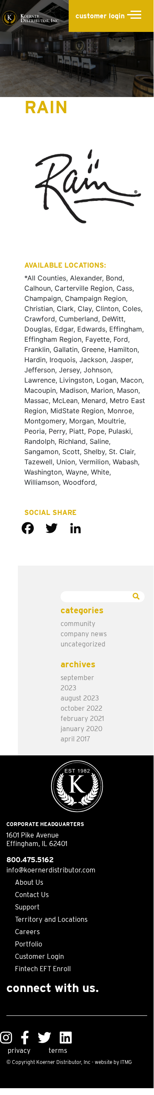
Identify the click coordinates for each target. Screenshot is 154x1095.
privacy (19, 1050)
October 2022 (81, 708)
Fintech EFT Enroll (43, 969)
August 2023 (80, 698)
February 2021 (82, 719)
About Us (29, 882)
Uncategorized (83, 644)
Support (27, 907)
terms (58, 1050)
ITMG (126, 1062)
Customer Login (39, 956)
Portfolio (28, 944)
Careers (27, 932)
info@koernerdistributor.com (51, 870)
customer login (100, 16)
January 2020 (81, 729)
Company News (84, 634)
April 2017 (75, 739)
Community (78, 624)
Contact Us (32, 895)
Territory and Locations (51, 919)
